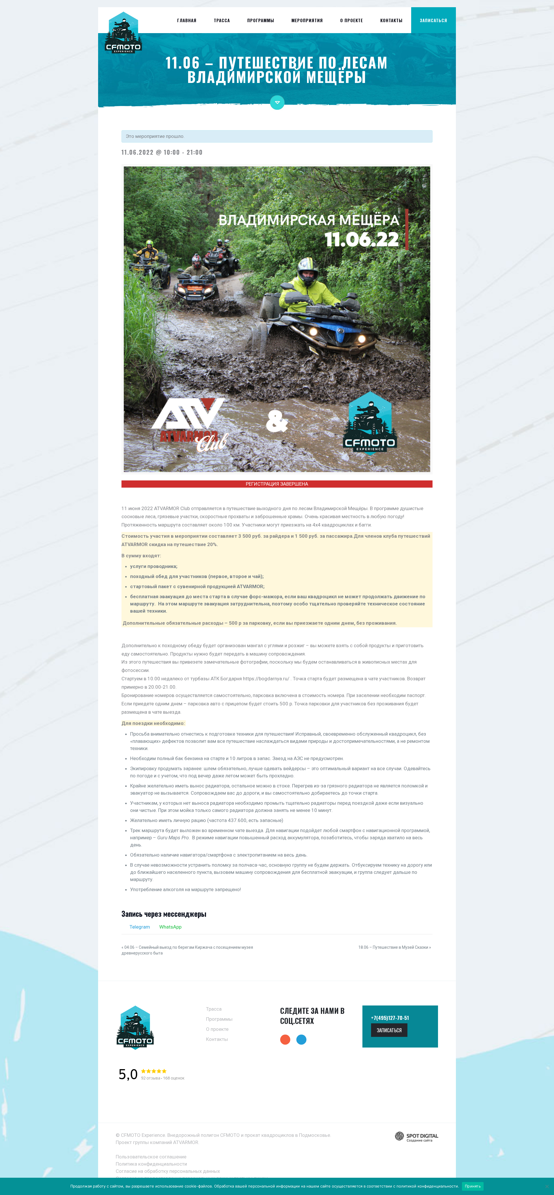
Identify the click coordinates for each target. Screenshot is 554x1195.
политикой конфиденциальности (427, 1186)
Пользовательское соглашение (151, 1157)
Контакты (217, 1039)
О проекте (217, 1029)
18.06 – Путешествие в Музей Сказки (394, 947)
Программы (219, 1019)
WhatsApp (169, 927)
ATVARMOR (185, 1142)
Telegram (139, 927)
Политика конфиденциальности (151, 1164)
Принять (473, 1186)
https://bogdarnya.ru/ (266, 678)
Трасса (214, 1009)
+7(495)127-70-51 (390, 1017)
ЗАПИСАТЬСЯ (433, 20)
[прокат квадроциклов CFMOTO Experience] (123, 33)
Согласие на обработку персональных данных (168, 1171)
